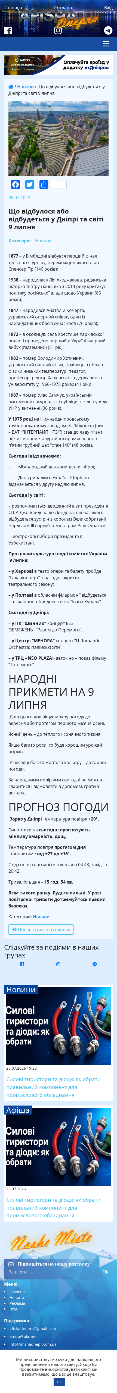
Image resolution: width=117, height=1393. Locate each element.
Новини (25, 87)
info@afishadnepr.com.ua (33, 1344)
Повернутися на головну (43, 929)
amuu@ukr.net (23, 1336)
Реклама (63, 8)
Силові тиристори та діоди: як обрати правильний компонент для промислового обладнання (53, 1086)
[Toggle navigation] (106, 44)
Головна (13, 8)
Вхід (108, 8)
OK (106, 1272)
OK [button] (59, 1381)
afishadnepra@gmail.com (33, 1328)
